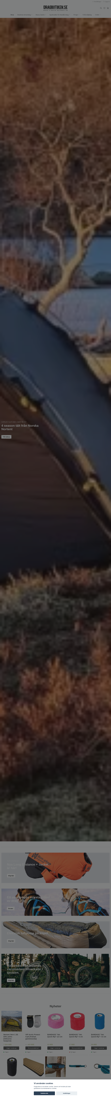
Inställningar (66, 1093)
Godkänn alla (44, 1093)
